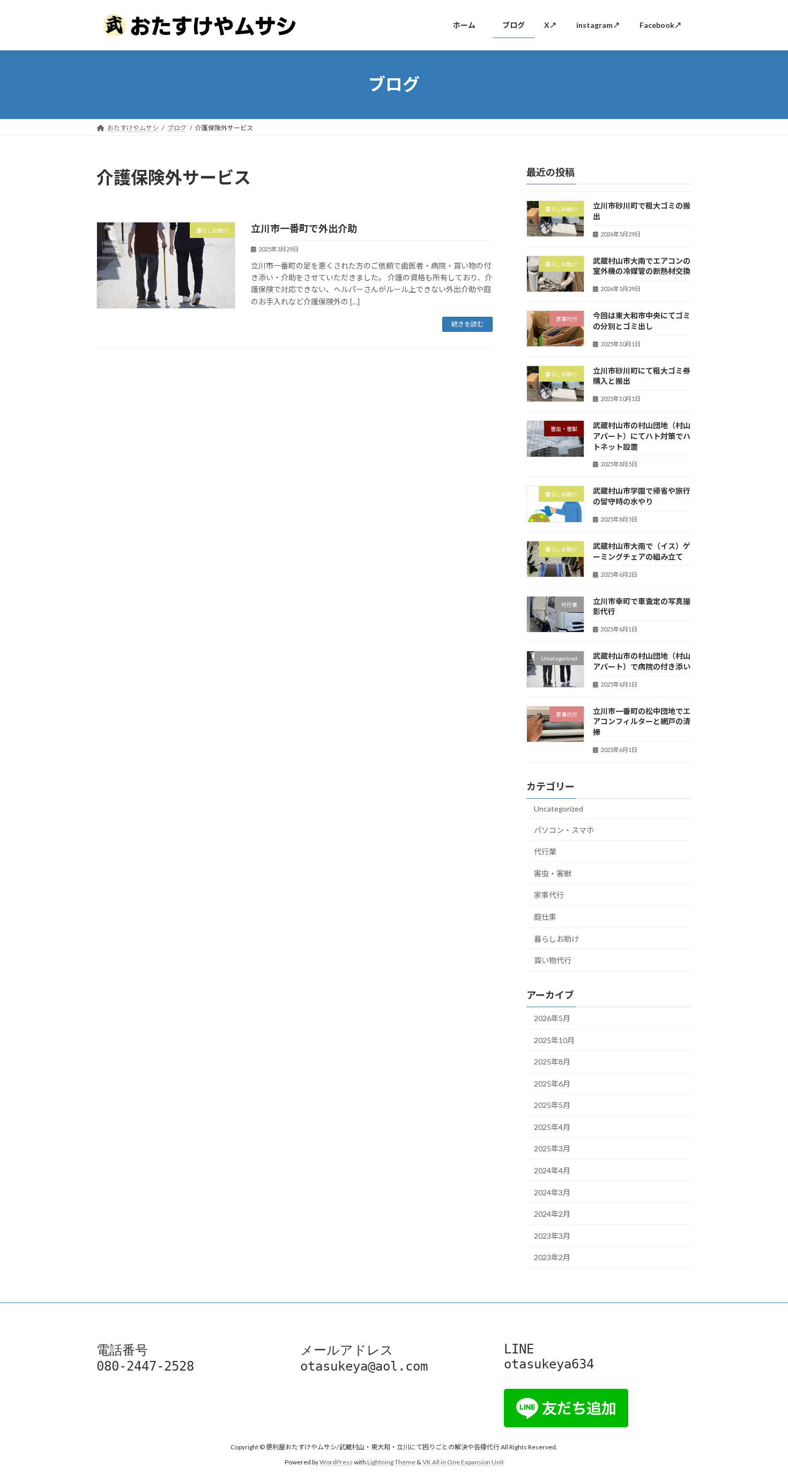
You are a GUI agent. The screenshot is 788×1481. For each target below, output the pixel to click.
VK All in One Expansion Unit (463, 1462)
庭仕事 (545, 916)
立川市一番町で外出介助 (304, 228)
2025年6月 (552, 1083)
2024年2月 (552, 1213)
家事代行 (549, 894)
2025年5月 (552, 1105)
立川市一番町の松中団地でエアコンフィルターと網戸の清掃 (641, 721)
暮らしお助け (556, 938)
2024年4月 (552, 1170)
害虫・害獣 (552, 872)
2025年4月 (552, 1126)
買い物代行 (552, 960)
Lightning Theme (391, 1462)
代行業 (545, 851)
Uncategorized (558, 808)
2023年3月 (552, 1235)
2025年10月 (554, 1039)
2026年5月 (552, 1018)
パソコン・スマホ (564, 829)
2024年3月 (552, 1191)
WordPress (336, 1462)
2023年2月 (552, 1257)
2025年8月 (552, 1061)
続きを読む (467, 324)
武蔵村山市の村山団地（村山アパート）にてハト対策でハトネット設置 (641, 436)
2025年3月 (552, 1148)
